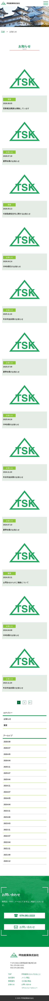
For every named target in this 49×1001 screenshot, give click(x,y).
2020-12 (7, 861)
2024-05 (7, 798)
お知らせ (7, 719)
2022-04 (7, 842)
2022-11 (7, 830)
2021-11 (7, 849)
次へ (30, 702)
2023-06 (7, 817)
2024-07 (7, 792)
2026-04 (7, 761)
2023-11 (7, 811)
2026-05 (7, 754)
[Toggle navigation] (45, 3)
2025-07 (7, 773)
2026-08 (7, 742)
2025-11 (7, 767)
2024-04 (7, 805)
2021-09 (7, 855)
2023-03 (7, 823)
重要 (5, 725)
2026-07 (7, 748)
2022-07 (7, 836)
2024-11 (7, 786)
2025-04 (7, 779)
